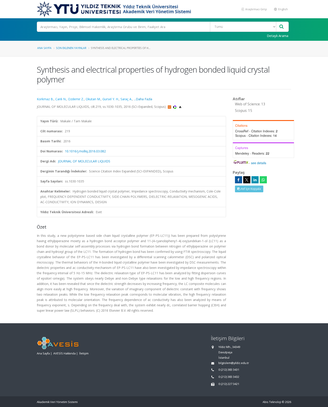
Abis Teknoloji (272, 402)
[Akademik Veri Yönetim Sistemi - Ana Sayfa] (79, 9)
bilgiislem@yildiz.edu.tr (233, 363)
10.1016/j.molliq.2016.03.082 (85, 151)
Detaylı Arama (277, 35)
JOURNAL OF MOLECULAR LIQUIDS (84, 161)
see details (258, 163)
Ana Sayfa (44, 48)
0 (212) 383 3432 (228, 377)
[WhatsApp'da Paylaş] (263, 179)
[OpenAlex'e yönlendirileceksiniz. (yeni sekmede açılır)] (180, 106)
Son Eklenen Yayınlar (71, 48)
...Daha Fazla (143, 99)
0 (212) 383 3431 (228, 370)
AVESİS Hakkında (64, 353)
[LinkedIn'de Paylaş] (255, 179)
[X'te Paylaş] (246, 179)
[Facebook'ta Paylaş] (238, 179)
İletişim (84, 353)
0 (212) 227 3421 (228, 384)
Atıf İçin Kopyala (250, 189)
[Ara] (281, 27)
